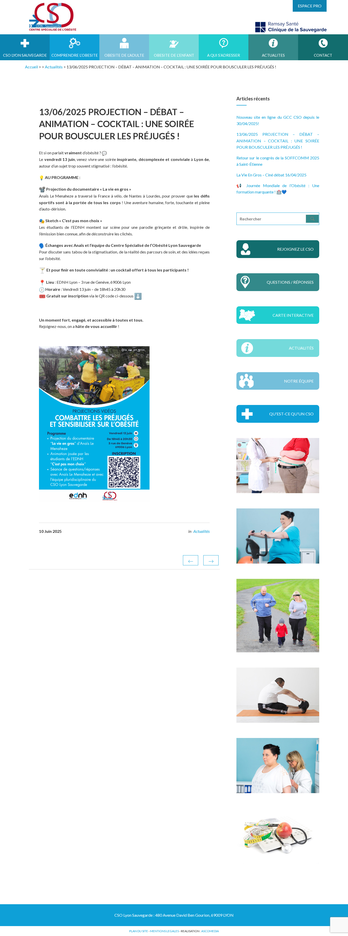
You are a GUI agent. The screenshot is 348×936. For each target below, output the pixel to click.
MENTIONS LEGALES (164, 931)
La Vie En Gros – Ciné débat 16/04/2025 (271, 174)
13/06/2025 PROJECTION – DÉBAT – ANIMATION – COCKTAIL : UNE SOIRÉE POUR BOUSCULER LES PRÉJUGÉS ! (277, 140)
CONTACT (323, 55)
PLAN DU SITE (138, 931)
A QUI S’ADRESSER (223, 55)
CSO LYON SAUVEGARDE (25, 55)
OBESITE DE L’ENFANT (174, 55)
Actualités (201, 531)
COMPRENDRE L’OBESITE (74, 55)
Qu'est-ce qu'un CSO (291, 413)
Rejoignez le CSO (295, 249)
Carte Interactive (293, 315)
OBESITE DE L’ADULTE (124, 55)
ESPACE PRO (310, 5)
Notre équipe (299, 381)
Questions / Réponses (290, 282)
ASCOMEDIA (210, 931)
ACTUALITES (273, 55)
